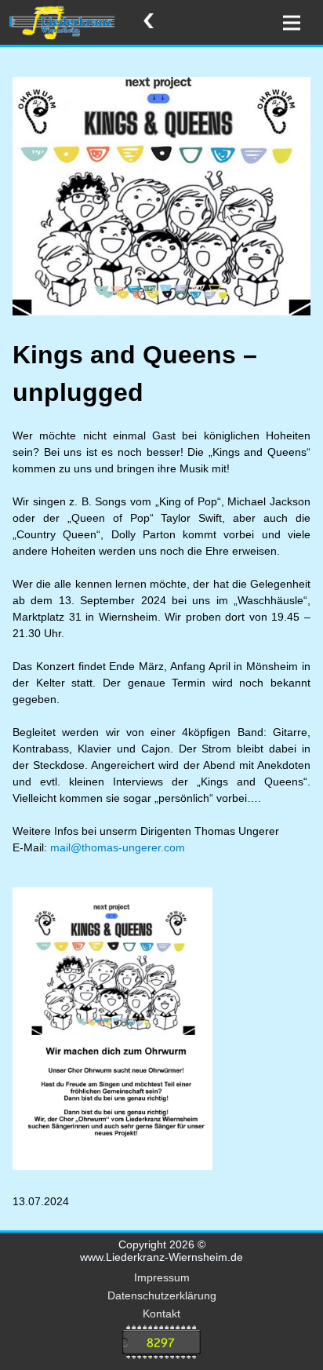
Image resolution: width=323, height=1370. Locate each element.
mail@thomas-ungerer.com (116, 847)
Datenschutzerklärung (161, 1295)
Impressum (162, 1277)
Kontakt (161, 1313)
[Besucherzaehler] (161, 1344)
